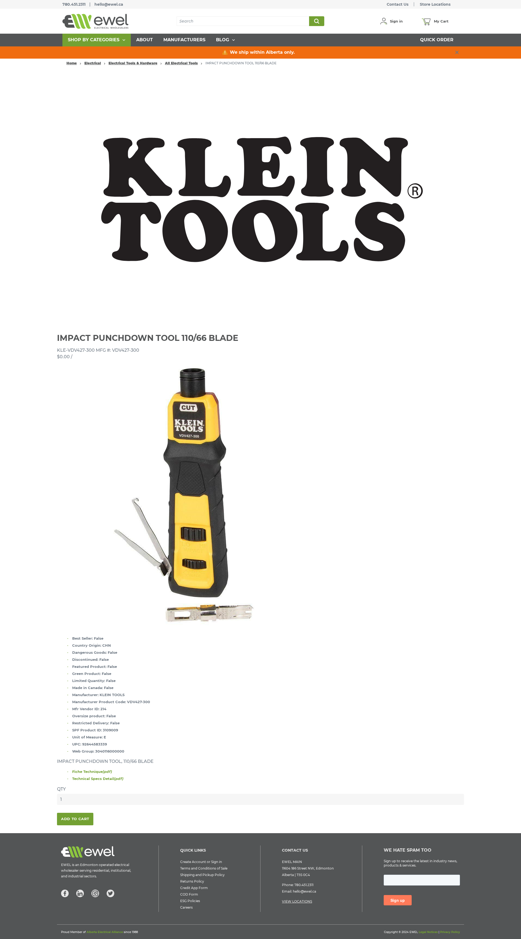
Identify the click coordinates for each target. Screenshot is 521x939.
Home (71, 63)
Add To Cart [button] (75, 819)
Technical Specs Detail (97, 778)
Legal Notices (428, 932)
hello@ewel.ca (108, 4)
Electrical (92, 63)
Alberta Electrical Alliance (105, 932)
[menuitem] (96, 40)
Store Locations (435, 4)
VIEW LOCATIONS (297, 901)
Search (316, 21)
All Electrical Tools (181, 63)
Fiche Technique (92, 771)
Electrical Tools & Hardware (133, 63)
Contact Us (397, 4)
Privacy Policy (450, 932)
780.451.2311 (73, 4)
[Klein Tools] (260, 198)
